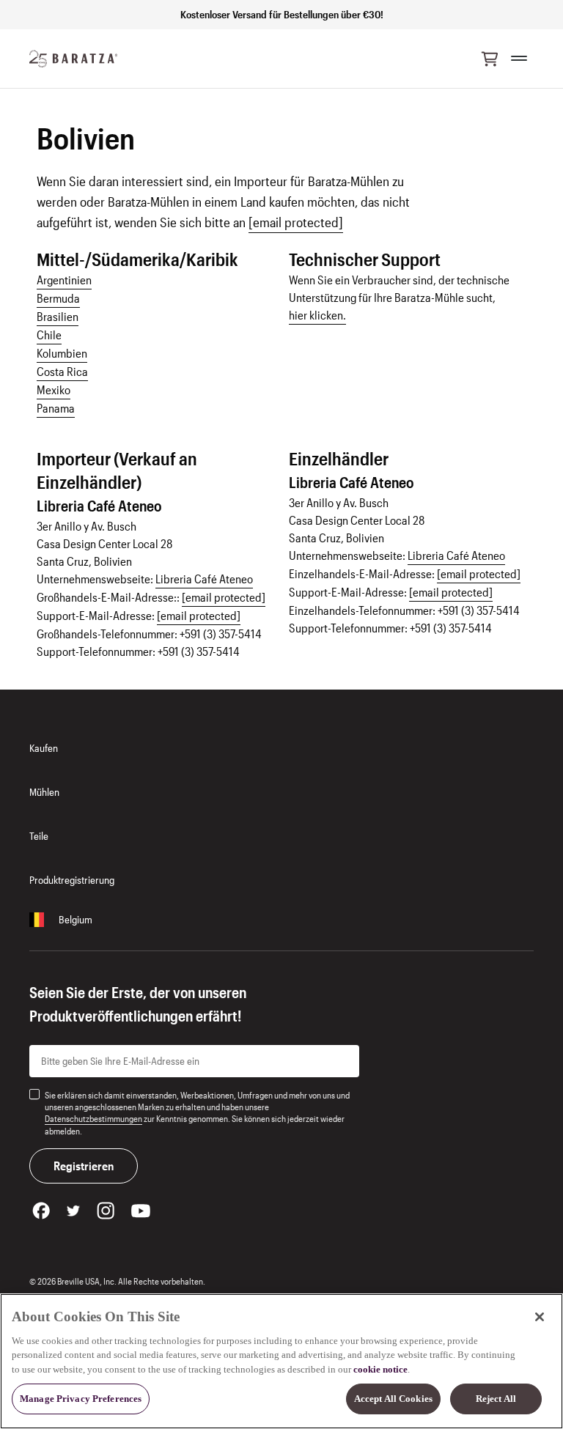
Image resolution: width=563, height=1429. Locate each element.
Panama (56, 408)
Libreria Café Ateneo (204, 579)
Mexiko (53, 389)
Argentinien (64, 280)
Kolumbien (62, 353)
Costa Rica (62, 371)
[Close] (539, 1317)
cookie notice (380, 1369)
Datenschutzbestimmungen (93, 1118)
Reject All (496, 1398)
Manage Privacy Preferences (80, 1398)
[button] (489, 58)
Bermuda (58, 298)
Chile (49, 334)
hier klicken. (317, 315)
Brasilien (57, 316)
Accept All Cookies (393, 1398)
